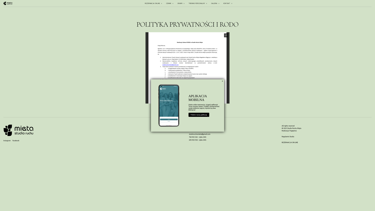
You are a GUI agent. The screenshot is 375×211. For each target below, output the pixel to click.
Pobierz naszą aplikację (199, 115)
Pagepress (293, 131)
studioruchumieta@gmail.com (199, 134)
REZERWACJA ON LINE (290, 142)
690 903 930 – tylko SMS (197, 140)
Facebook (15, 140)
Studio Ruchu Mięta (294, 128)
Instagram (7, 140)
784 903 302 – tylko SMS (197, 137)
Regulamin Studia (288, 136)
